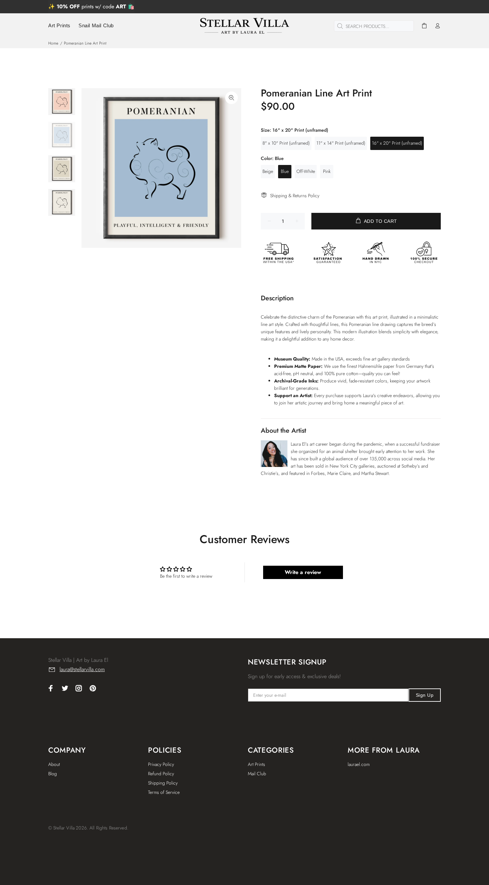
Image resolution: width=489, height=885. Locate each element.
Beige (267, 171)
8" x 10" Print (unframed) (286, 143)
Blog (52, 773)
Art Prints (256, 764)
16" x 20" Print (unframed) (397, 143)
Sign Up (424, 695)
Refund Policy (161, 773)
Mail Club (257, 773)
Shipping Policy (163, 783)
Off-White (305, 171)
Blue (285, 171)
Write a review (303, 572)
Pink (327, 171)
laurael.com (359, 764)
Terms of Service (164, 792)
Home (53, 43)
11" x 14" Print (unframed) (340, 143)
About (54, 764)
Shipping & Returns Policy (294, 195)
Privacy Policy (161, 764)
